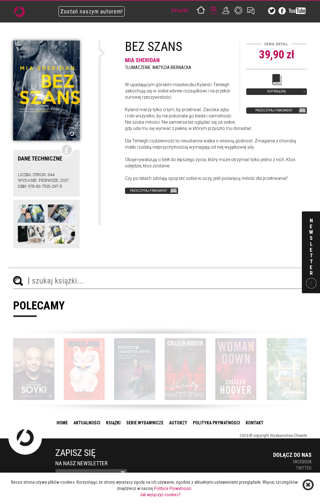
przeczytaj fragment (273, 110)
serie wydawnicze (144, 422)
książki (113, 422)
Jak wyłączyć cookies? (160, 494)
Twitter (304, 468)
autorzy (178, 422)
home (62, 422)
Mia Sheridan (142, 60)
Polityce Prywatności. (173, 488)
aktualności (86, 422)
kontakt (254, 422)
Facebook (302, 461)
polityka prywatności (216, 422)
